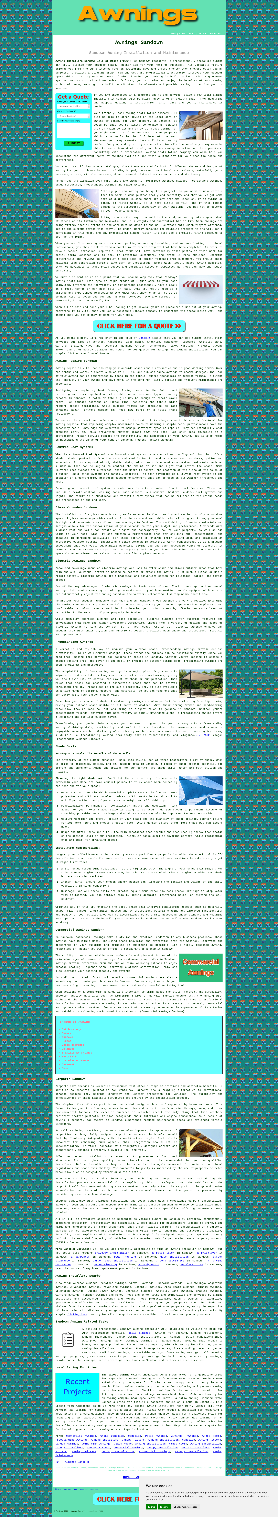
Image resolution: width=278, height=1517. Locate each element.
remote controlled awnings (75, 1360)
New (75, 1489)
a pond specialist (170, 1260)
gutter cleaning (105, 1264)
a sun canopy (174, 1382)
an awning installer (180, 1249)
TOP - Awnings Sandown (72, 1462)
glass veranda (101, 514)
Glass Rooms (211, 1436)
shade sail (137, 907)
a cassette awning (161, 1402)
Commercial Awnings (81, 1436)
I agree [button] (151, 1507)
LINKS (182, 34)
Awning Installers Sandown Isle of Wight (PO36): (93, 61)
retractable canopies (107, 1332)
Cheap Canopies (112, 1436)
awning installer (146, 1329)
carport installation (204, 1200)
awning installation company (147, 113)
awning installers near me (168, 1406)
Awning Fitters (209, 1439)
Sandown (144, 338)
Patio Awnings (156, 1436)
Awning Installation (163, 1439)
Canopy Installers (69, 1447)
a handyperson (148, 1264)
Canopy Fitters (133, 1439)
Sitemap (57, 1489)
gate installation (174, 1256)
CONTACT (202, 34)
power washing (125, 1256)
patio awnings (139, 1332)
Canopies (134, 1436)
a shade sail (102, 918)
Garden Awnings (66, 1443)
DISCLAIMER (215, 34)
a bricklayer (207, 1252)
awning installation (105, 1314)
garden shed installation (113, 1260)
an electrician (192, 1264)
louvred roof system (130, 454)
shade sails (166, 767)
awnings (210, 221)
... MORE (202, 735)
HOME (173, 34)
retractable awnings (147, 1352)
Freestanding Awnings (71, 1439)
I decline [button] (164, 1507)
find (67, 1283)
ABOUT (191, 34)
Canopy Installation (162, 1447)
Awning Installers (104, 1439)
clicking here (77, 1314)
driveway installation (112, 1252)
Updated (83, 1489)
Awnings (176, 1436)
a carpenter (80, 1256)
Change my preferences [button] (185, 1507)
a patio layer (163, 1252)
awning (158, 76)
